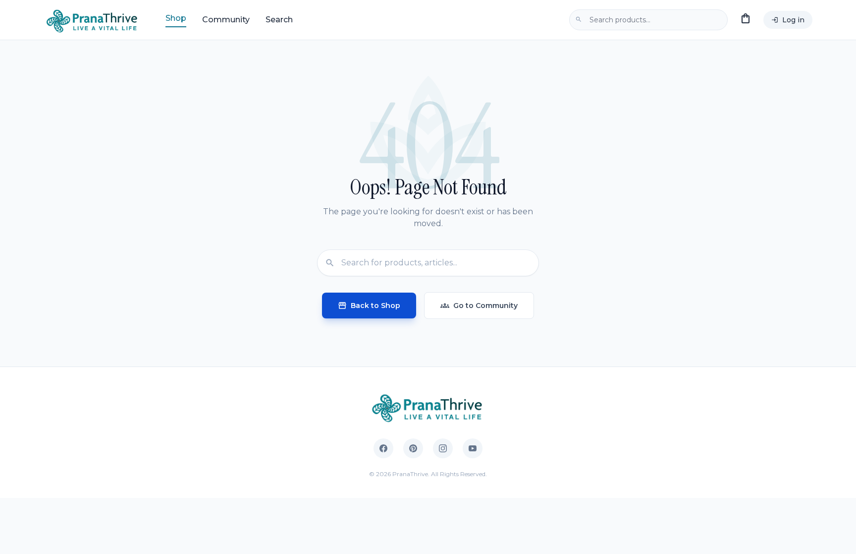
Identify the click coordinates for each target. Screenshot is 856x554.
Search (279, 19)
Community (226, 19)
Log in (787, 19)
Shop (175, 18)
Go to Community (479, 305)
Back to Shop (369, 305)
